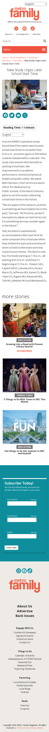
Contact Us (24, 642)
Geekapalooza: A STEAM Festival (24, 658)
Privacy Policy (37, 727)
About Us (9, 34)
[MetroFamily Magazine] (24, 14)
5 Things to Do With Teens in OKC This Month (24, 400)
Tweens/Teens (24, 395)
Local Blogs (25, 688)
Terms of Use (22, 727)
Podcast (25, 692)
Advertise (36, 34)
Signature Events (24, 635)
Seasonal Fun (25, 662)
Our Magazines (22, 34)
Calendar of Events (24, 655)
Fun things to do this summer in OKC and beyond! (25, 452)
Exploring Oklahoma (24, 668)
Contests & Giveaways (25, 632)
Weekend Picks (24, 665)
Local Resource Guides (24, 682)
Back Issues (25, 615)
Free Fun (24, 705)
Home (5, 57)
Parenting (32, 57)
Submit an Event (24, 639)
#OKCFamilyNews (18, 57)
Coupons (24, 708)
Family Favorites (25, 685)
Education (6, 60)
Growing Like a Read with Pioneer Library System (24, 345)
